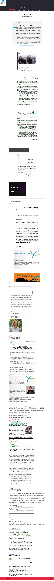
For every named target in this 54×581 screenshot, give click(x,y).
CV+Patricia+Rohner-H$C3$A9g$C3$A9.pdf (16, 337)
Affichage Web (51, 578)
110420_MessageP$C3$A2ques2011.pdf (15, 529)
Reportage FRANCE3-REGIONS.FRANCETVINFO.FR (27, 70)
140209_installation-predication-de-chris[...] (16, 421)
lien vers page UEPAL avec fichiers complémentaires (27, 45)
